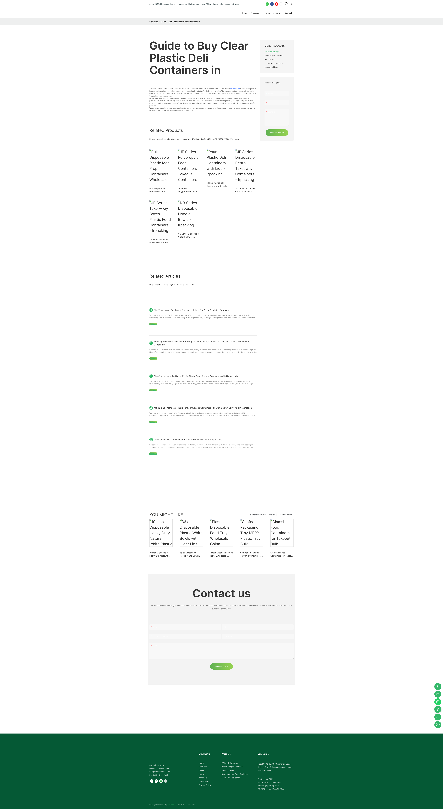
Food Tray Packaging (231, 778)
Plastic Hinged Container (232, 766)
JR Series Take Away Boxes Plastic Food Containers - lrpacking (159, 241)
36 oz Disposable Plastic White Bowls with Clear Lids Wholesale (189, 554)
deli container (235, 89)
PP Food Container (230, 763)
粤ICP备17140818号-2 (187, 805)
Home (201, 763)
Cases (201, 770)
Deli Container (228, 770)
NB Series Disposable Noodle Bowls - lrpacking (188, 235)
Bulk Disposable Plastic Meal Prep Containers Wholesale (160, 190)
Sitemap (172, 805)
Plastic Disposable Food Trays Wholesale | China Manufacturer (221, 554)
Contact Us (204, 781)
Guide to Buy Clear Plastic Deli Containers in (180, 22)
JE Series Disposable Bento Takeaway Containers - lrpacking (245, 190)
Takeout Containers (285, 515)
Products (272, 515)
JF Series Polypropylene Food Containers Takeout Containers (188, 190)
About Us (203, 778)
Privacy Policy (205, 785)
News (201, 774)
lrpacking (153, 22)
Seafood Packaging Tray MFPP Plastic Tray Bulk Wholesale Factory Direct (251, 554)
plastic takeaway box (258, 515)
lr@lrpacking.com (271, 785)
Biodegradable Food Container (235, 774)
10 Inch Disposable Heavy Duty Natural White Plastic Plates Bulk (158, 554)
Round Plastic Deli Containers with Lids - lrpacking (217, 185)
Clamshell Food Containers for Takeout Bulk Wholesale (281, 554)
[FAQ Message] (437, 724)
